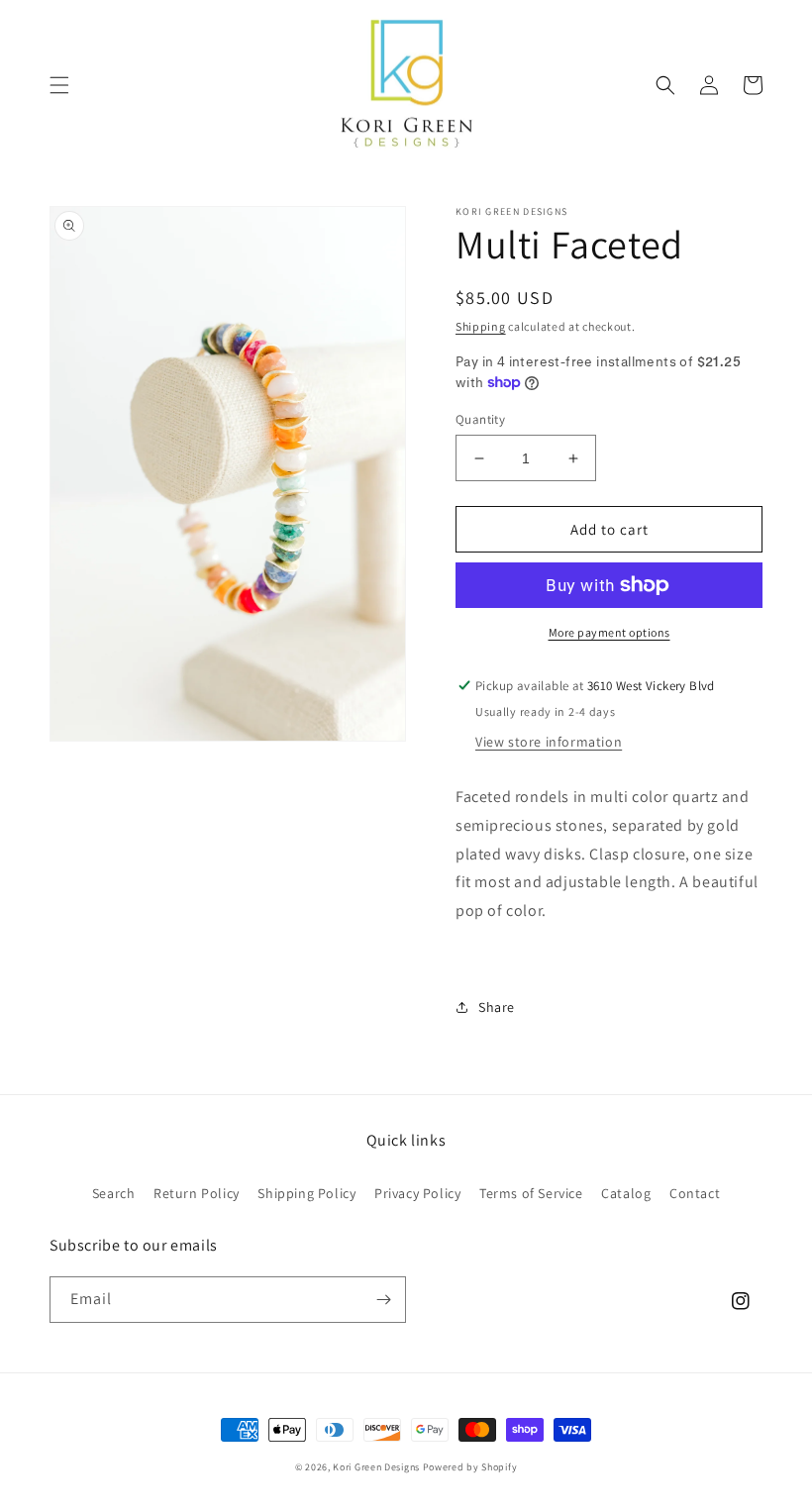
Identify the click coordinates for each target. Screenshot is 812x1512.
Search (114, 1193)
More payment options (609, 632)
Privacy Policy (417, 1193)
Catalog (626, 1193)
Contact (694, 1193)
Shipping (481, 326)
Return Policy (196, 1193)
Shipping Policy (306, 1193)
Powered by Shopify (470, 1467)
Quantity (480, 419)
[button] (59, 85)
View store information (548, 742)
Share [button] (496, 1007)
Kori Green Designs (376, 1467)
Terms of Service (531, 1193)
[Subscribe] (383, 1299)
